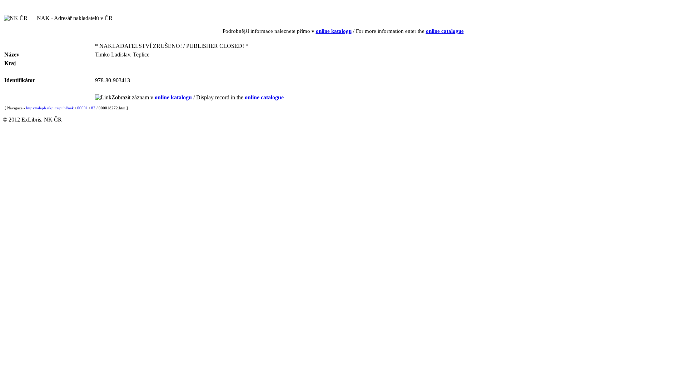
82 (93, 108)
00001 (82, 108)
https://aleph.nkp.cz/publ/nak (50, 108)
